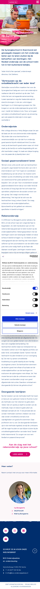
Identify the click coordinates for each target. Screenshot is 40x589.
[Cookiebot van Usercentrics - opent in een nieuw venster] (30, 256)
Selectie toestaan (20, 325)
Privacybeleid (30, 584)
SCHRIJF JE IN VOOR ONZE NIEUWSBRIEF (15, 550)
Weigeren (20, 331)
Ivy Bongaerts (19, 508)
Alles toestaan (20, 319)
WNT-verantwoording (14, 584)
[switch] (35, 294)
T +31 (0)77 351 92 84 (13, 570)
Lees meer (18, 454)
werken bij (12, 2)
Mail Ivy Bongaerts (21, 514)
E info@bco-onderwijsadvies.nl (17, 573)
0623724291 (19, 511)
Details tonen (30, 313)
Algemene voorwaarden (21, 586)
